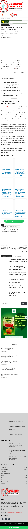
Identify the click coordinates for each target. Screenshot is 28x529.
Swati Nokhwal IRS (5, 232)
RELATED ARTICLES (6, 256)
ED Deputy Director (5, 228)
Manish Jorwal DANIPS (6, 231)
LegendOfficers (6, 107)
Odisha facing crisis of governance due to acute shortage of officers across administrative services (17, 274)
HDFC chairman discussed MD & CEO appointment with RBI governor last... (8, 349)
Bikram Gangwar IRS (15, 224)
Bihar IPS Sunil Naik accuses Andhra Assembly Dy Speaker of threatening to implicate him (17, 268)
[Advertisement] (14, 395)
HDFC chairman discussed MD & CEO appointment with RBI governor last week (6, 172)
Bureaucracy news (5, 226)
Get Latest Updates (15, 527)
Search (23, 303)
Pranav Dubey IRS (14, 231)
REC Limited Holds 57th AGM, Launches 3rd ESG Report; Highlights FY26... (17, 427)
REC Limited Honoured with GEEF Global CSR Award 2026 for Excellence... (17, 433)
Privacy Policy (21, 523)
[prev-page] (2, 299)
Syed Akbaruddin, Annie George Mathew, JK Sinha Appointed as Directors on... (9, 362)
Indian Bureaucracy (5, 229)
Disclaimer (15, 523)
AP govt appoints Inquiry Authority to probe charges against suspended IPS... (10, 355)
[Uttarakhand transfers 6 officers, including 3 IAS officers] (23, 376)
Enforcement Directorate (14, 228)
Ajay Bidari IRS (7, 224)
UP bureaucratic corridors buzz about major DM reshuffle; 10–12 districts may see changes (20, 213)
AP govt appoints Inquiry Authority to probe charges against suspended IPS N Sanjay (20, 172)
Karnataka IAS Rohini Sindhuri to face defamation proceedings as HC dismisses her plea (17, 281)
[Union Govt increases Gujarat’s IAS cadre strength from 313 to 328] (4, 287)
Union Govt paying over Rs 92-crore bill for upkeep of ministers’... (17, 457)
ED (15, 69)
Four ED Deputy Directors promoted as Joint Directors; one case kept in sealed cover (18, 261)
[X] (10, 40)
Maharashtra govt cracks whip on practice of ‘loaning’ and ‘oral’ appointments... (9, 368)
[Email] (19, 40)
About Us (5, 523)
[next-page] (4, 299)
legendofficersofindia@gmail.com (14, 512)
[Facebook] (7, 40)
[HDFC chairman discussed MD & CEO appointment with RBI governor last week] (23, 350)
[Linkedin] (16, 40)
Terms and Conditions (14, 525)
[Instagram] (6, 519)
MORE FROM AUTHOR (18, 256)
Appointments (7, 18)
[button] (2, 15)
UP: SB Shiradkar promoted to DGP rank (7, 247)
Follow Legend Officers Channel (15, 221)
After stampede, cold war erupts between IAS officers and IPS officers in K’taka (20, 249)
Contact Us (10, 523)
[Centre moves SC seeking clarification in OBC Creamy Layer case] (4, 452)
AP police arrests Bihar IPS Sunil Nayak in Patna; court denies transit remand (17, 294)
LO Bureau (4, 37)
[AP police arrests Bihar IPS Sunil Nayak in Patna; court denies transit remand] (4, 294)
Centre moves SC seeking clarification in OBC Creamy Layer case (17, 451)
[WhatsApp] (13, 40)
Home (2, 18)
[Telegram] (22, 40)
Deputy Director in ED (14, 226)
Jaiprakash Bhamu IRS (14, 229)
